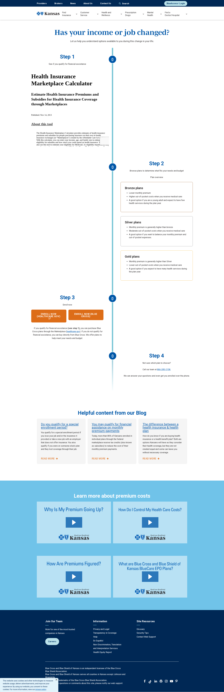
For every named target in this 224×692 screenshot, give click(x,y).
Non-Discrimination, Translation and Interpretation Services (107, 646)
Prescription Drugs (130, 13)
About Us (87, 3)
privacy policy (40, 689)
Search (125, 3)
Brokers (58, 3)
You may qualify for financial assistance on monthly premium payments (111, 428)
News (73, 3)
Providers (42, 3)
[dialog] (29, 685)
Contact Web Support (146, 637)
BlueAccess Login (176, 3)
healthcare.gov (73, 331)
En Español (98, 640)
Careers (52, 641)
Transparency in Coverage (105, 633)
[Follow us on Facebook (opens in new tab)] (145, 681)
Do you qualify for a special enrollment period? (60, 426)
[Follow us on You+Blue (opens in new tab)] (161, 681)
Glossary (141, 629)
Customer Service (84, 13)
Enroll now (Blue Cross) (85, 315)
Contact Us (105, 3)
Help (95, 637)
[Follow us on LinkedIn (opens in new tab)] (155, 681)
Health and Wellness (106, 13)
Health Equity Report (102, 652)
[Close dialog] (56, 678)
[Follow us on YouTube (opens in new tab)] (171, 681)
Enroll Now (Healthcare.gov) (48, 315)
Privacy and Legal (101, 629)
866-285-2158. (164, 369)
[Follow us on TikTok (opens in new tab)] (150, 682)
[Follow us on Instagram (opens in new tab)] (166, 681)
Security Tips (143, 633)
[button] (74, 522)
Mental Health (150, 13)
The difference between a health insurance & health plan (160, 428)
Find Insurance (66, 13)
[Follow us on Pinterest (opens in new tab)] (176, 681)
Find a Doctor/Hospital (172, 13)
